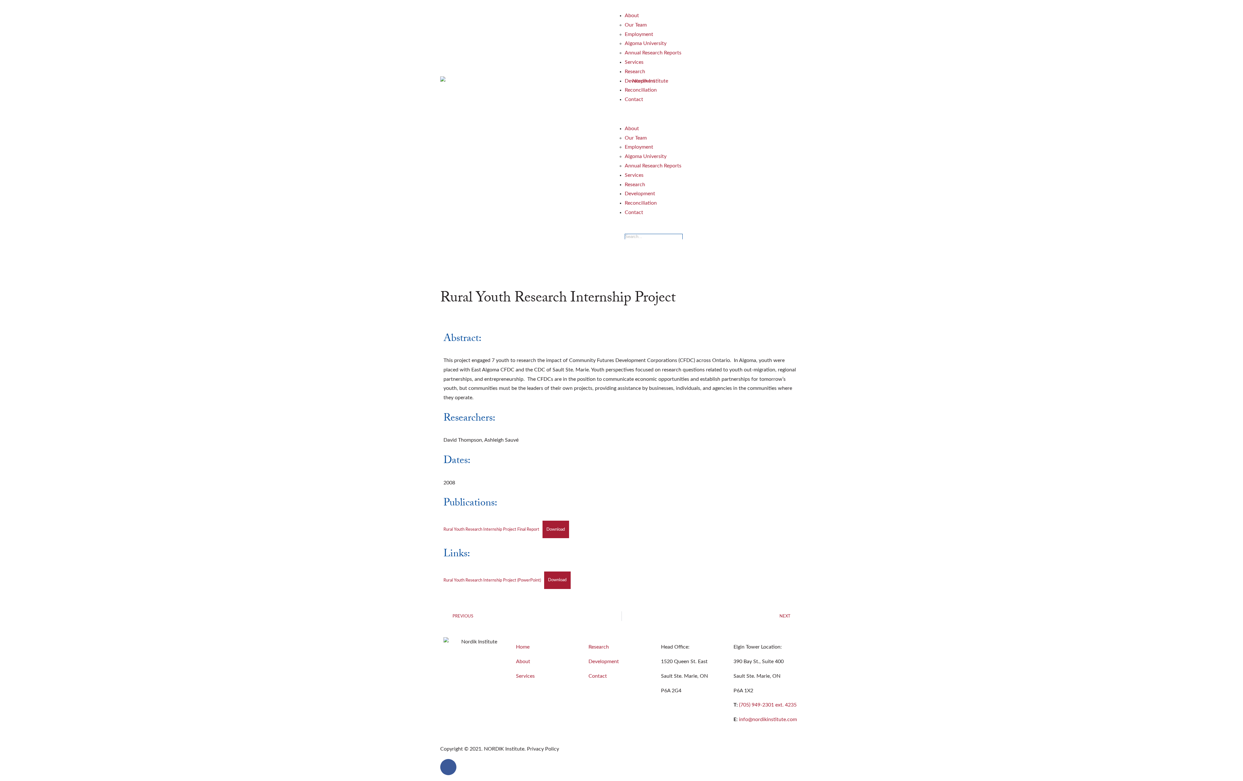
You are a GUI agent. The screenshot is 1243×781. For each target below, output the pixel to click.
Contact (634, 99)
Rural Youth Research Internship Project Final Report (491, 529)
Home (523, 647)
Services (634, 62)
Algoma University (645, 43)
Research (635, 71)
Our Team (636, 25)
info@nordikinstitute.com (768, 719)
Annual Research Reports (653, 52)
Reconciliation (641, 90)
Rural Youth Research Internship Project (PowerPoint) (492, 580)
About (632, 15)
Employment (639, 34)
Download (555, 529)
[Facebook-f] (448, 767)
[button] (714, 114)
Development (640, 81)
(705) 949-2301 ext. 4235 (768, 704)
